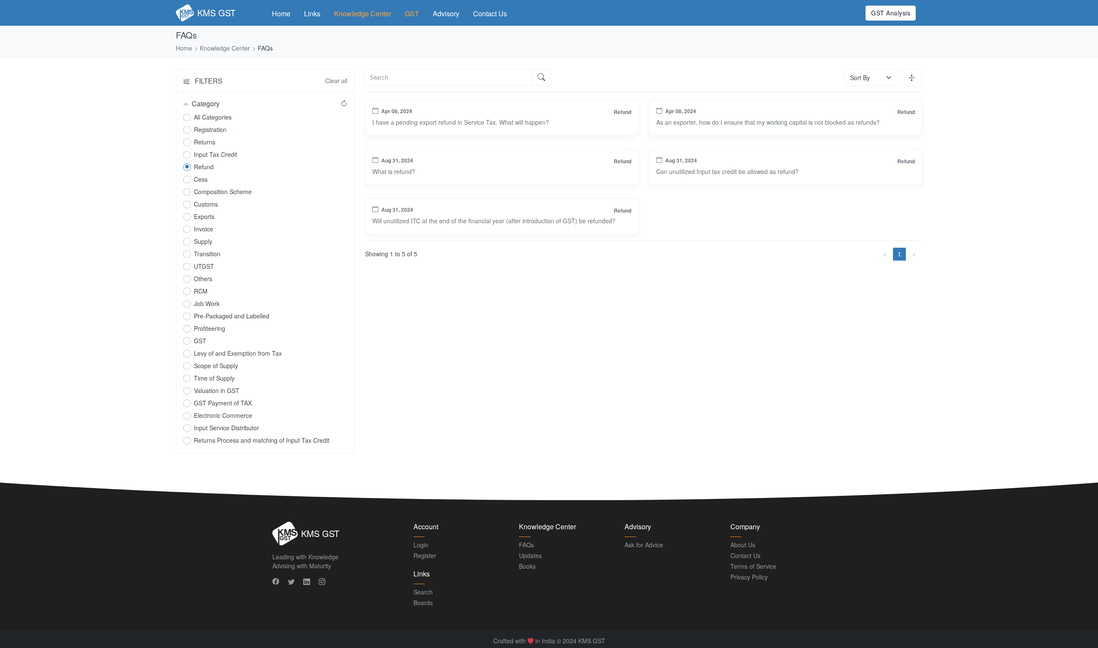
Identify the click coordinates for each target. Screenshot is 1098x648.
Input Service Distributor (226, 427)
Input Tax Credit (215, 154)
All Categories (213, 117)
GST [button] (412, 13)
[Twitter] (292, 581)
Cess (201, 179)
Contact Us (490, 13)
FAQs (526, 544)
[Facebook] (276, 581)
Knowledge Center (362, 13)
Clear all (336, 80)
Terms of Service (753, 566)
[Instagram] (323, 581)
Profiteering (209, 328)
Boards (423, 602)
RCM (201, 291)
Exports (204, 216)
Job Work (207, 303)
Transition (207, 253)
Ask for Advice (643, 544)
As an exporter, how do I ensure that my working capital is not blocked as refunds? (768, 122)
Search (423, 592)
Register (424, 555)
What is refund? (393, 171)
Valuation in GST (216, 390)
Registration (210, 129)
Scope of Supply (216, 365)
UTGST (204, 266)
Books (527, 566)
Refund (204, 166)
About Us (742, 544)
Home (281, 13)
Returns (204, 142)
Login (420, 544)
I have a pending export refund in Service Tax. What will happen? (460, 122)
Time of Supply (214, 378)
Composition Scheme (223, 191)
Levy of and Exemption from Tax (238, 353)
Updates (530, 555)
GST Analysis (890, 13)
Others (203, 278)
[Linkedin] (307, 581)
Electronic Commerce (223, 415)
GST (200, 340)
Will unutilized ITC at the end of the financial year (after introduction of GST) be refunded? (493, 220)
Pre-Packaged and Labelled (231, 316)
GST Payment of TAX (223, 403)
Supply (203, 241)
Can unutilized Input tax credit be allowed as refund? (727, 171)
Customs (206, 204)
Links (312, 13)
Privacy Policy (749, 577)
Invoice (203, 229)
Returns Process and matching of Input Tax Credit (261, 440)
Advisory (446, 13)
